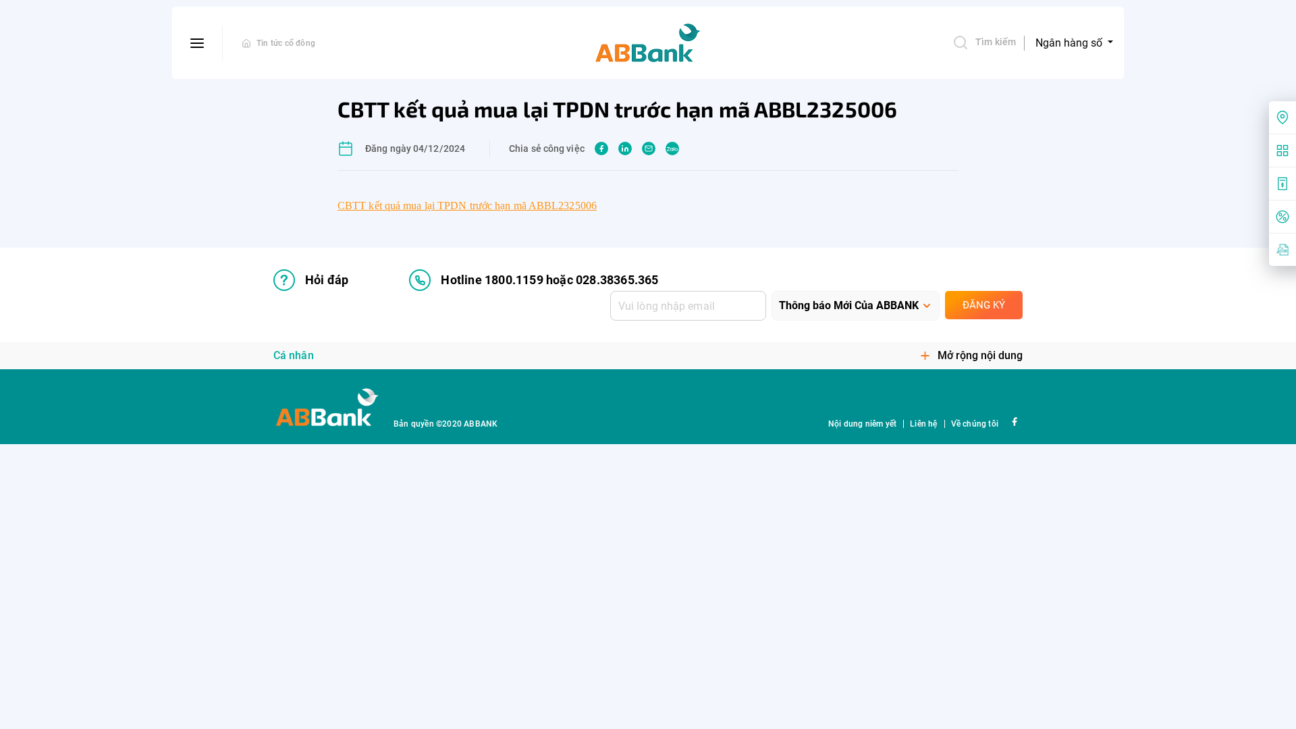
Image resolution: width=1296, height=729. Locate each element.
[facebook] (601, 148)
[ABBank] (648, 43)
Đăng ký (984, 305)
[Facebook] (1014, 420)
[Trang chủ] (246, 43)
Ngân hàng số (1070, 42)
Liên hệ (923, 424)
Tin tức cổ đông (285, 43)
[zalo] (672, 148)
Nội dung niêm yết (862, 424)
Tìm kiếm (995, 41)
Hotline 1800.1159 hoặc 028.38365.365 (549, 280)
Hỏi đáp (326, 280)
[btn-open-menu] (197, 43)
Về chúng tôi (974, 424)
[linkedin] (625, 148)
